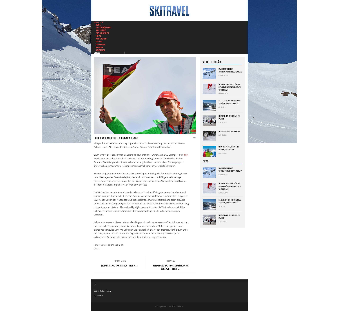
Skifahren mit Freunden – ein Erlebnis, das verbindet (228, 148)
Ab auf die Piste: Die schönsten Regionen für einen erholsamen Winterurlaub (229, 87)
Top (186, 154)
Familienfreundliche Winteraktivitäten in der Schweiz (230, 70)
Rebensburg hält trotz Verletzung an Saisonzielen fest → (170, 267)
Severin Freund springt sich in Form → (119, 265)
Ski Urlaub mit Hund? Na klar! (229, 131)
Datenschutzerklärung (102, 291)
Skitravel (180, 307)
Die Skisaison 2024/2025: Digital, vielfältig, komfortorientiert (229, 102)
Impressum (98, 295)
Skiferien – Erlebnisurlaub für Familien (229, 117)
